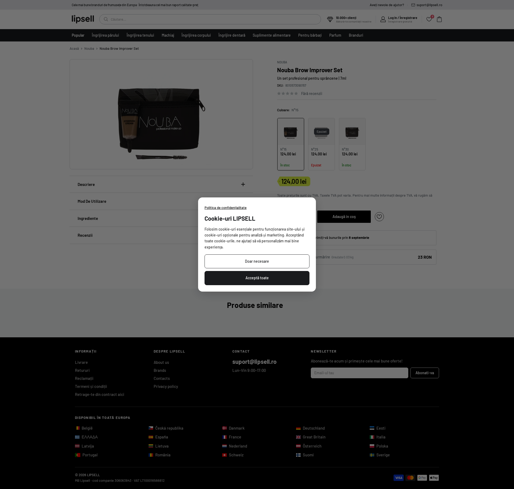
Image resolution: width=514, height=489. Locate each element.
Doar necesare (257, 261)
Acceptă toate (257, 278)
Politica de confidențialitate (226, 207)
